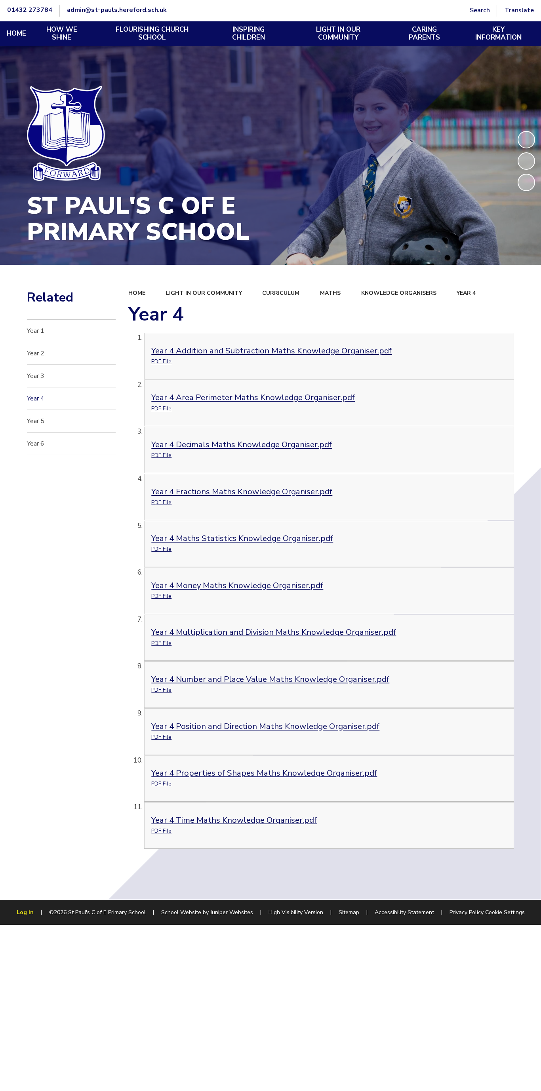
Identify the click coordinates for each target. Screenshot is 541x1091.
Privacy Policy (467, 912)
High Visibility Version (296, 912)
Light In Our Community (204, 293)
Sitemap (349, 912)
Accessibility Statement (404, 912)
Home (136, 293)
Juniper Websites (231, 912)
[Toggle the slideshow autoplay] (526, 139)
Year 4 (466, 293)
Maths (330, 293)
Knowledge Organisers (398, 293)
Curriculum (280, 293)
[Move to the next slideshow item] (526, 182)
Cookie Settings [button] (505, 912)
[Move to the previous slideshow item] (526, 161)
